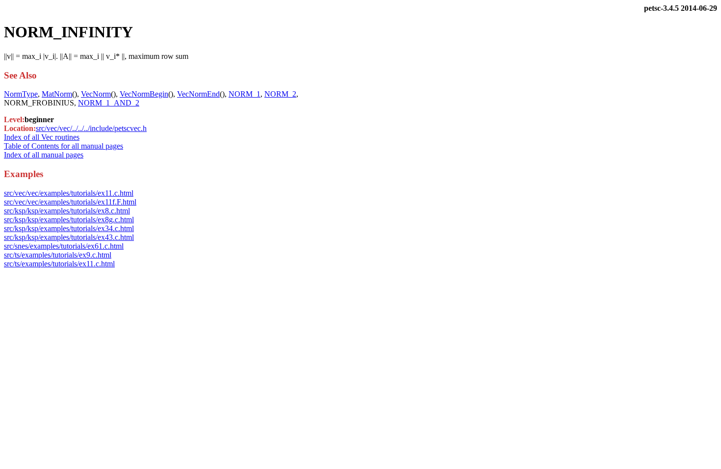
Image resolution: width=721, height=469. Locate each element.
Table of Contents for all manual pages (63, 146)
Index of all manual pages (43, 155)
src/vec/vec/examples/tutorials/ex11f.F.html (70, 202)
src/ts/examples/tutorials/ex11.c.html (59, 264)
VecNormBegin (144, 94)
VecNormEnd (198, 94)
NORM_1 (244, 94)
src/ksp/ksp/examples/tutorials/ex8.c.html (67, 211)
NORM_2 (280, 94)
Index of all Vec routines (41, 137)
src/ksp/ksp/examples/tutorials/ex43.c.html (69, 237)
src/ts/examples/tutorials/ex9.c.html (57, 255)
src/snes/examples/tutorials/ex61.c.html (64, 246)
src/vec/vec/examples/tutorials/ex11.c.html (68, 193)
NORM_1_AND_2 (108, 103)
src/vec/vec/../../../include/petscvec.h (91, 128)
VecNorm (96, 94)
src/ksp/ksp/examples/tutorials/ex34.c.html (69, 228)
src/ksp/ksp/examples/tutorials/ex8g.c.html (69, 219)
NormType (21, 94)
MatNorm (57, 94)
